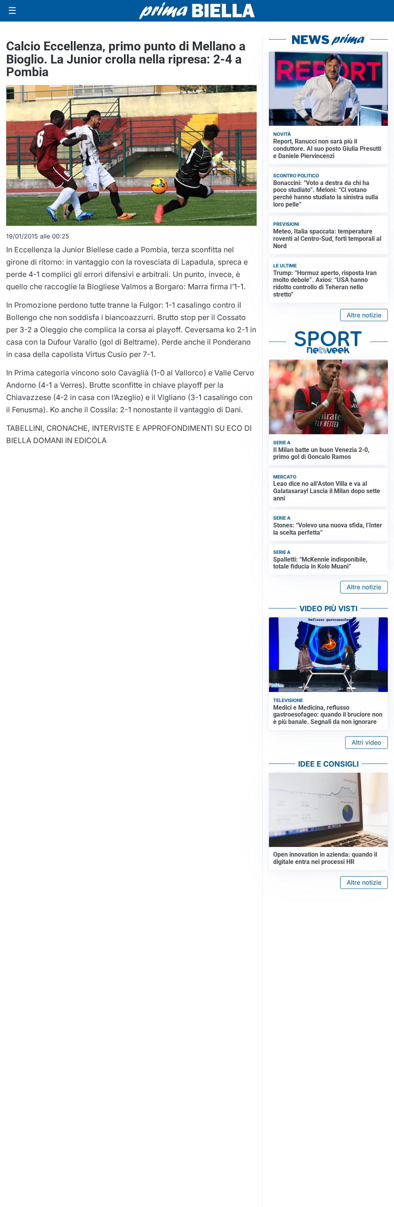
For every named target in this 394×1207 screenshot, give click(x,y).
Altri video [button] (366, 742)
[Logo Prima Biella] (197, 10)
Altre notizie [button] (364, 315)
